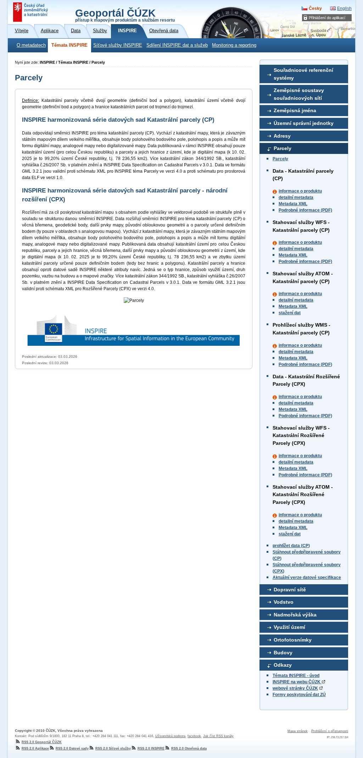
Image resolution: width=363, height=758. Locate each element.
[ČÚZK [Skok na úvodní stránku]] (31, 12)
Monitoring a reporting (234, 45)
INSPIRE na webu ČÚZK (297, 681)
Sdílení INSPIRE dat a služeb (177, 45)
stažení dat (290, 312)
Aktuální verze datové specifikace (307, 577)
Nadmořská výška (295, 615)
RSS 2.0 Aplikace (35, 748)
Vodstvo (284, 602)
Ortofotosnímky (293, 640)
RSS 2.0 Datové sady (72, 748)
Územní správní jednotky (304, 123)
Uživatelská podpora (170, 736)
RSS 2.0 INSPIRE (151, 748)
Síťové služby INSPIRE (117, 45)
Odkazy (283, 665)
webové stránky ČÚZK (295, 688)
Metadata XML (293, 203)
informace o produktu (300, 191)
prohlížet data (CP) (291, 545)
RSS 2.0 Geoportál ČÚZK (42, 742)
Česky (315, 8)
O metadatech (31, 45)
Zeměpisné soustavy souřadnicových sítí (299, 94)
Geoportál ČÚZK (125, 14)
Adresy (282, 136)
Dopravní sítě (290, 589)
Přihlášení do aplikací (327, 18)
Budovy (283, 652)
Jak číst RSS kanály (218, 736)
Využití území (289, 627)
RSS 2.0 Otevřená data (189, 748)
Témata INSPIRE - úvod (296, 675)
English (344, 8)
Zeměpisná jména (295, 110)
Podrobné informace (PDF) (305, 210)
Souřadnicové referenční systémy (303, 74)
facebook (194, 736)
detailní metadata (296, 197)
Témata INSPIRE (69, 45)
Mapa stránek (297, 731)
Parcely (282, 148)
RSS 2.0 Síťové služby (113, 748)
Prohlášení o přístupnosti (329, 731)
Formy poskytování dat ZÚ (299, 694)
